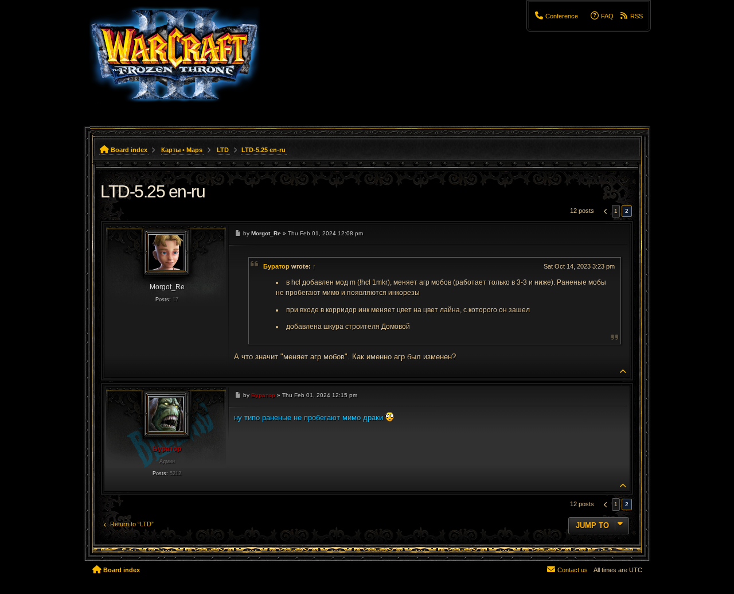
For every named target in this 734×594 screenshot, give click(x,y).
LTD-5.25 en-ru (263, 149)
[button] (604, 211)
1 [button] (616, 211)
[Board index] (181, 60)
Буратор (276, 266)
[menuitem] (556, 16)
